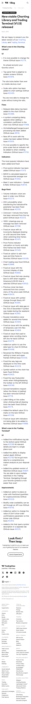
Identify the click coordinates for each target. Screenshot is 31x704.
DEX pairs (4, 623)
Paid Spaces (5, 697)
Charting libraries (15, 8)
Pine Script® (5, 656)
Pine (3, 625)
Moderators (5, 676)
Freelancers (5, 695)
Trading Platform (21, 688)
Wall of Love (5, 671)
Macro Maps (5, 652)
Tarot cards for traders (22, 652)
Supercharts (5, 608)
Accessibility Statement (19, 668)
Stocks (4, 613)
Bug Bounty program (22, 673)
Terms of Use (20, 660)
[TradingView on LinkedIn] (19, 572)
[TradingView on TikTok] (3, 577)
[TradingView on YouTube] (11, 572)
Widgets (18, 680)
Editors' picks (5, 686)
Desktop (4, 663)
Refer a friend (5, 673)
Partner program (20, 698)
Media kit (18, 645)
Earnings (4, 641)
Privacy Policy (20, 663)
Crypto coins (5, 619)
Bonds (3, 617)
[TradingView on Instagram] (15, 572)
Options (4, 650)
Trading (4, 682)
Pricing (18, 610)
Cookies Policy (20, 665)
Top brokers (19, 621)
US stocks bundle (21, 632)
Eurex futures (20, 630)
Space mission (20, 639)
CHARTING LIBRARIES (9, 12)
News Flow (5, 654)
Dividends (4, 643)
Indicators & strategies (8, 691)
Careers (18, 643)
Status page (19, 675)
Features (18, 608)
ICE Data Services (21, 584)
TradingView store (21, 650)
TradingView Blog (7, 8)
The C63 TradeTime (21, 654)
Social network (6, 669)
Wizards (4, 693)
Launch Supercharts (15, 554)
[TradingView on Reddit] (7, 577)
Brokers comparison (21, 623)
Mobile (3, 661)
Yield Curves (5, 648)
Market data (19, 611)
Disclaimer (19, 661)
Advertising (19, 694)
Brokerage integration (22, 696)
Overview (19, 619)
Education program (21, 700)
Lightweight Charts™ (22, 684)
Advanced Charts (21, 686)
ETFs (3, 615)
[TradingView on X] (3, 572)
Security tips (19, 671)
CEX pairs (4, 621)
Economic (4, 639)
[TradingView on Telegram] (23, 572)
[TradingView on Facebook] (7, 572)
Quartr (25, 596)
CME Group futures (21, 628)
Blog (17, 641)
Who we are (19, 637)
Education (4, 684)
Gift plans (19, 613)
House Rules (5, 675)
